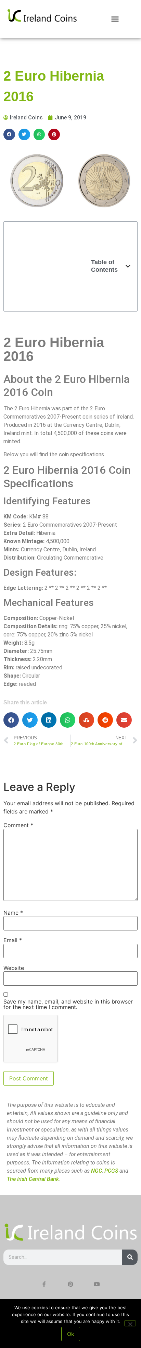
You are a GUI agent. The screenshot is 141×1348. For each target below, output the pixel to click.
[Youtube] (96, 1284)
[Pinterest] (70, 1284)
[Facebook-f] (44, 1284)
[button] (115, 19)
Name (13, 912)
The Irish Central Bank (33, 1179)
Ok (70, 1334)
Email (12, 940)
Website (13, 968)
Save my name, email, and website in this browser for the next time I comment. (68, 1004)
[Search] (130, 1257)
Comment (18, 825)
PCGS (111, 1171)
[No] (130, 1323)
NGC (96, 1171)
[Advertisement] (51, 266)
